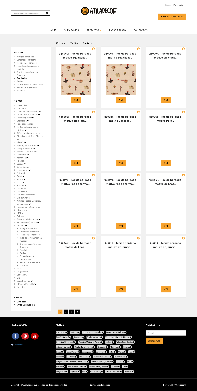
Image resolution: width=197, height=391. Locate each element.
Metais (20, 142)
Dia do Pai (21, 188)
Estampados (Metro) (26, 59)
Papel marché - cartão (27, 219)
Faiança (20, 160)
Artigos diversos (25, 148)
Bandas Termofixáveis (27, 151)
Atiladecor (28, 384)
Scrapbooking (23, 281)
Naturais (21, 90)
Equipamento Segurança (28, 207)
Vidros (20, 179)
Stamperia (22, 120)
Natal (19, 182)
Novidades (22, 105)
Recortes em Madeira (27, 114)
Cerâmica (21, 108)
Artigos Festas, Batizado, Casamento (29, 202)
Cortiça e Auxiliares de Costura (27, 73)
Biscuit (20, 163)
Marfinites (22, 157)
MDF (19, 213)
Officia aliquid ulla (26, 304)
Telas (20, 176)
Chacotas (22, 154)
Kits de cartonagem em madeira (28, 67)
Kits (19, 268)
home (53, 30)
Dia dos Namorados (26, 194)
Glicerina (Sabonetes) (27, 133)
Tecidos (21, 225)
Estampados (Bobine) (27, 87)
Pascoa (20, 185)
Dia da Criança (23, 197)
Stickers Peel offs (25, 284)
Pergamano (22, 271)
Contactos (140, 30)
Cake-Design (23, 167)
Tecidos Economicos (27, 62)
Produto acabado (25, 123)
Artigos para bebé (25, 56)
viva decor (22, 301)
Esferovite (22, 173)
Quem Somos (71, 30)
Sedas (20, 81)
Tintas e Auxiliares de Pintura (27, 128)
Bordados (22, 78)
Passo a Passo (117, 30)
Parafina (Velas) (24, 117)
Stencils (21, 210)
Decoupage (22, 170)
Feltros (20, 216)
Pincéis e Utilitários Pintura (30, 136)
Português (178, 5)
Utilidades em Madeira (28, 111)
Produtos (93, 30)
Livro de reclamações (100, 384)
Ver (76, 100)
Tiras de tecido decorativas (30, 84)
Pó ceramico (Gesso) (27, 222)
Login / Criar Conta (173, 17)
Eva (18, 277)
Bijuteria (21, 274)
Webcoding (180, 384)
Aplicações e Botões (27, 145)
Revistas (21, 287)
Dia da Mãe (22, 191)
